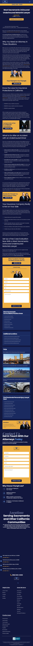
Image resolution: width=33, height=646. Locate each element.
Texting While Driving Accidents (8, 327)
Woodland (19, 609)
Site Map (4, 598)
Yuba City (18, 611)
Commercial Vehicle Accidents (8, 316)
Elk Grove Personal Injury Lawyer (8, 414)
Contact (3, 596)
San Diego (19, 594)
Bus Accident (4, 629)
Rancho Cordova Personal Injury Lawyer (9, 408)
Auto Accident (5, 620)
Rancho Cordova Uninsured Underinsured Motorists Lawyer (12, 339)
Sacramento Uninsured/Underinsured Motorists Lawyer (12, 336)
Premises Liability (5, 633)
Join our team (5, 590)
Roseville (18, 605)
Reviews (3, 592)
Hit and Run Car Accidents (8, 322)
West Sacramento (20, 607)
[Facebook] (16, 583)
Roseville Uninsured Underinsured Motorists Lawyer (11, 338)
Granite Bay (19, 603)
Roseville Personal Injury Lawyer (8, 406)
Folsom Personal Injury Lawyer (8, 403)
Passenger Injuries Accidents (8, 324)
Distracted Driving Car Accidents (8, 317)
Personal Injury (5, 618)
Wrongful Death (5, 625)
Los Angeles (19, 592)
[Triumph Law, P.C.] (4, 1)
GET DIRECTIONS (6, 557)
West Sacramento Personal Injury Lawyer (11, 26)
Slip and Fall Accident (6, 631)
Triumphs (4, 594)
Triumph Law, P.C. (16, 644)
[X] (18, 583)
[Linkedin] (20, 583)
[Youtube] (13, 583)
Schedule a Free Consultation (16, 19)
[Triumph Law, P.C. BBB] (16, 639)
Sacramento (19, 590)
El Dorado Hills (19, 598)
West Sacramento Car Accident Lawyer (9, 27)
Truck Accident (5, 622)
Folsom (18, 601)
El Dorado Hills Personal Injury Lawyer (9, 405)
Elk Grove (18, 600)
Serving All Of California (21, 613)
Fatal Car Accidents (7, 321)
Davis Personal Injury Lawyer (8, 416)
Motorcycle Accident (6, 624)
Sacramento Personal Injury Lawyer (9, 401)
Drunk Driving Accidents (7, 319)
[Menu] (30, 2)
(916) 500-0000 (17, 4)
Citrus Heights (19, 596)
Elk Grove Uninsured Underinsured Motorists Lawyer (11, 343)
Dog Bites (4, 627)
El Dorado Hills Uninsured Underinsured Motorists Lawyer (12, 341)
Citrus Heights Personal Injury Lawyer (9, 411)
